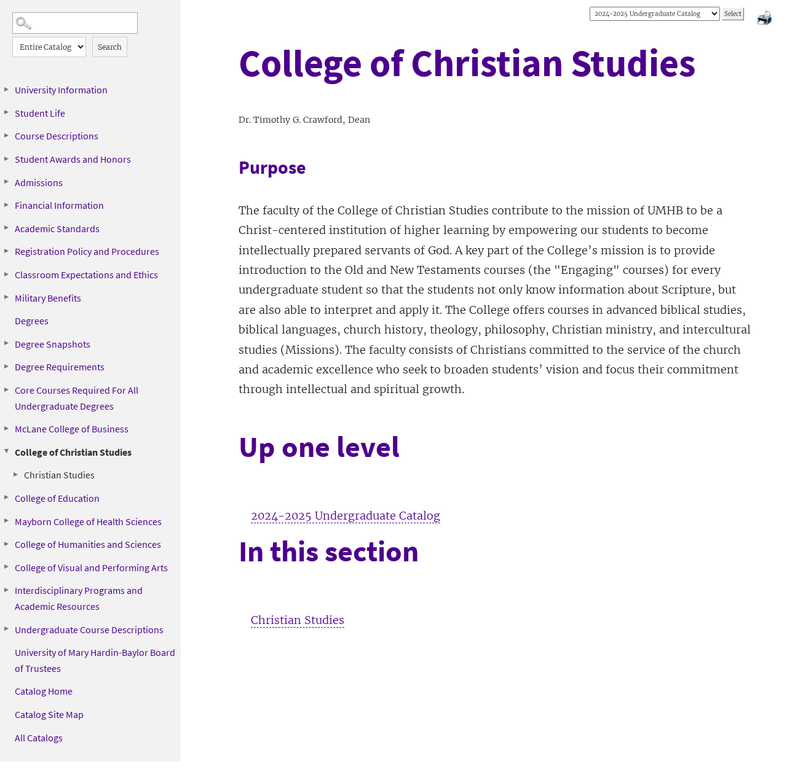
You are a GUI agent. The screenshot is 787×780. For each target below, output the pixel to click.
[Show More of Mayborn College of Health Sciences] (6, 521)
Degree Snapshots (52, 344)
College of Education (57, 498)
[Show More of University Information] (6, 89)
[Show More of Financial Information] (6, 204)
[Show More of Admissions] (6, 182)
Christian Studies (59, 475)
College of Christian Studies (73, 452)
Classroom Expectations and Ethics (86, 274)
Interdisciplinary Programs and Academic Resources (79, 598)
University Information (61, 90)
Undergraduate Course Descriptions (89, 629)
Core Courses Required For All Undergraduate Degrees (76, 398)
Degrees (32, 320)
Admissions (39, 182)
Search (110, 47)
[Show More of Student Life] (6, 112)
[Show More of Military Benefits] (6, 297)
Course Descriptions (56, 136)
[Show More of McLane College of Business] (6, 428)
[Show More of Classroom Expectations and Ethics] (6, 274)
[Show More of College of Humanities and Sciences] (6, 543)
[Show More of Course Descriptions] (6, 135)
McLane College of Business (72, 429)
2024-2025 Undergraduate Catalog (345, 516)
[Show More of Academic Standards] (6, 228)
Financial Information (59, 205)
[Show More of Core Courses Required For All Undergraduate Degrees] (6, 389)
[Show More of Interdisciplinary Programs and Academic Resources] (6, 589)
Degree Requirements (60, 367)
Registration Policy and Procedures (87, 251)
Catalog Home (44, 691)
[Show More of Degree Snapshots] (6, 343)
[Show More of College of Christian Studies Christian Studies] (6, 451)
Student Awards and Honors (73, 159)
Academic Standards (57, 228)
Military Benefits (48, 298)
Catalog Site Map (49, 714)
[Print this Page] (765, 19)
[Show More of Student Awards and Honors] (6, 158)
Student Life (40, 113)
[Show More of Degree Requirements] (6, 366)
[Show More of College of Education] (6, 497)
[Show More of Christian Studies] (15, 474)
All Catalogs (39, 737)
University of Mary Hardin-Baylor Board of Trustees (95, 660)
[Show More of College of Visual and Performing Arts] (6, 567)
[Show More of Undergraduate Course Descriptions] (6, 629)
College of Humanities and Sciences (88, 544)
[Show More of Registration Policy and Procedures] (6, 250)
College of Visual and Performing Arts (91, 567)
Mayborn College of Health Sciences (88, 521)
